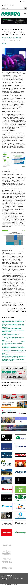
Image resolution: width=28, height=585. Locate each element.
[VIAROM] (20, 446)
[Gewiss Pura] (20, 463)
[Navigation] (25, 13)
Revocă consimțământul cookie (9, 584)
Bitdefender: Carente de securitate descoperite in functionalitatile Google (16, 310)
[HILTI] (14, 397)
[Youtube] (10, 5)
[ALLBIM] (14, 428)
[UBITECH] (7, 463)
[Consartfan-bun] (20, 506)
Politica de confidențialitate (7, 577)
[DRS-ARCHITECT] (20, 480)
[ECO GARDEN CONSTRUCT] (20, 497)
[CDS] (7, 497)
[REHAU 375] (14, 412)
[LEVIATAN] (7, 523)
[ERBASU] (20, 532)
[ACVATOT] (20, 515)
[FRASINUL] (7, 480)
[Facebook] (2, 5)
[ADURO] (7, 532)
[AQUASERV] (20, 437)
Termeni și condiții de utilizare (8, 575)
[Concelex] (14, 420)
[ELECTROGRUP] (20, 523)
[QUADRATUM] (7, 437)
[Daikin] (7, 506)
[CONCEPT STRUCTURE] (7, 515)
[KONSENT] (20, 472)
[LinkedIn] (5, 43)
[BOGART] (14, 21)
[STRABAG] (20, 455)
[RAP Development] (7, 455)
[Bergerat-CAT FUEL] (7, 472)
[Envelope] (13, 5)
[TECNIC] (7, 446)
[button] (23, 2)
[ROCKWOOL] (7, 489)
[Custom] (7, 5)
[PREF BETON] (14, 404)
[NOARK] (20, 489)
